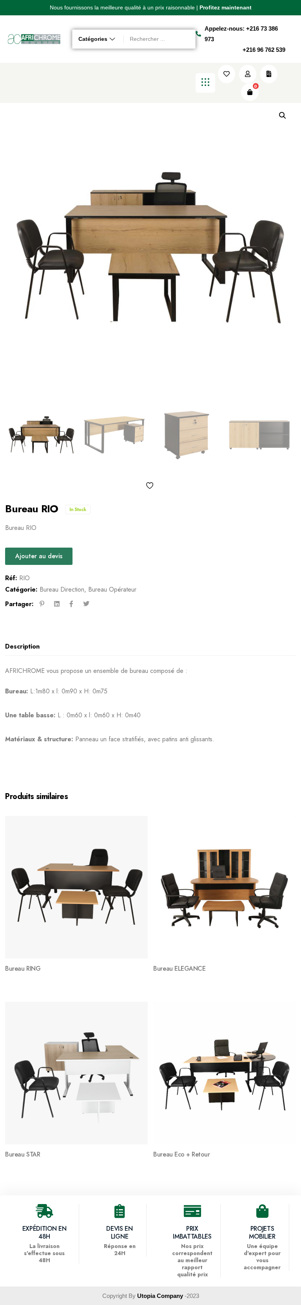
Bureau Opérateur (112, 589)
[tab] (148, 647)
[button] (25, 8)
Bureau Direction (62, 589)
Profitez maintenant (225, 7)
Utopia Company (160, 1295)
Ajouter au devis (38, 556)
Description (22, 646)
